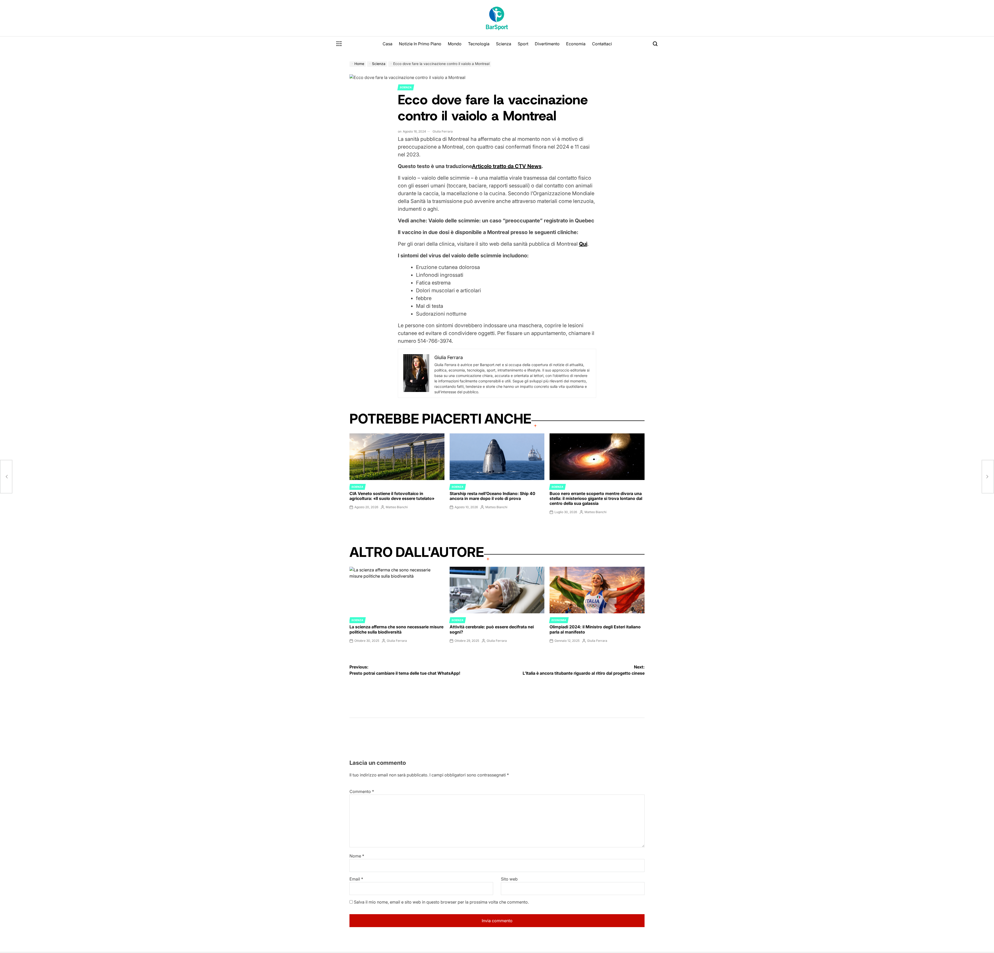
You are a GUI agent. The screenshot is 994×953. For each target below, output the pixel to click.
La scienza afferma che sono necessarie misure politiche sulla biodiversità (396, 629)
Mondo (455, 43)
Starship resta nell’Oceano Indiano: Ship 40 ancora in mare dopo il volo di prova (492, 496)
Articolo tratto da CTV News (507, 166)
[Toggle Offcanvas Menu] (339, 43)
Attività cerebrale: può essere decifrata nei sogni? (492, 629)
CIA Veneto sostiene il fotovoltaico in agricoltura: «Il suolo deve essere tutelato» (391, 496)
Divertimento (547, 43)
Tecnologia (478, 43)
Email (356, 879)
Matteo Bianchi (397, 507)
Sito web (509, 879)
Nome (356, 856)
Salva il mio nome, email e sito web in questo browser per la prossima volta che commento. (441, 902)
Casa (387, 43)
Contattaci (602, 43)
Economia (576, 43)
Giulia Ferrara (443, 131)
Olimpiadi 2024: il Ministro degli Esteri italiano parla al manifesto (595, 629)
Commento (361, 791)
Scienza (503, 43)
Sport (523, 43)
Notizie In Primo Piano (420, 43)
